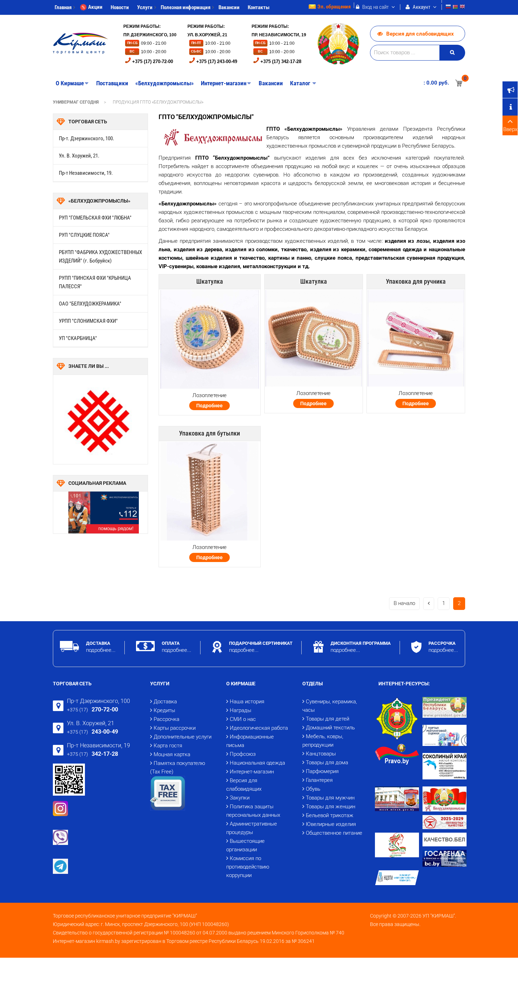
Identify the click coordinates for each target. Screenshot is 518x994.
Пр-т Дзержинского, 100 (98, 701)
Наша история (247, 701)
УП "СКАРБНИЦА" (78, 338)
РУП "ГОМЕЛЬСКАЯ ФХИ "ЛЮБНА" (95, 218)
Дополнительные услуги (182, 737)
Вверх (510, 129)
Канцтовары (321, 754)
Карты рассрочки (175, 728)
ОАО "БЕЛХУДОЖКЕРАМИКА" (90, 304)
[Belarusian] (455, 7)
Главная (63, 7)
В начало (404, 603)
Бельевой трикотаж (329, 815)
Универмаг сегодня (76, 102)
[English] (462, 7)
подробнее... (101, 650)
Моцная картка (172, 754)
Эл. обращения (334, 7)
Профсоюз (243, 754)
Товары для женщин (330, 806)
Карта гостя (168, 745)
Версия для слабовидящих (420, 34)
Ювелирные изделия (331, 824)
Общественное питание (334, 833)
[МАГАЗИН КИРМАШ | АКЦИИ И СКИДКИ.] (80, 43)
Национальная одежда (257, 763)
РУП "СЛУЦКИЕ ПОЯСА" (84, 235)
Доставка (165, 701)
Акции (95, 7)
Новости (120, 7)
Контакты (259, 7)
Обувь (313, 789)
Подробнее (209, 405)
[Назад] (428, 603)
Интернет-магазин (252, 771)
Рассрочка (166, 719)
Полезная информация (185, 7)
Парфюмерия (322, 771)
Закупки (239, 798)
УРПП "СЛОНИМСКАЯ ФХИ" (88, 321)
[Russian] (448, 7)
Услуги (145, 7)
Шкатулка (209, 281)
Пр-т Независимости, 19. (86, 173)
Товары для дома (327, 762)
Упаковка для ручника (416, 281)
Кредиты (164, 710)
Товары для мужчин (330, 798)
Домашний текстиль (330, 727)
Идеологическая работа (259, 728)
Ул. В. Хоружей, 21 (90, 723)
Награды (240, 710)
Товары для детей (327, 719)
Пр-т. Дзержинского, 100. (86, 138)
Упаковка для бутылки (209, 433)
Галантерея (319, 780)
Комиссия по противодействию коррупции (247, 866)
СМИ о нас (243, 719)
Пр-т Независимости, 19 (98, 745)
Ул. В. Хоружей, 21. (79, 156)
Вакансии (229, 7)
